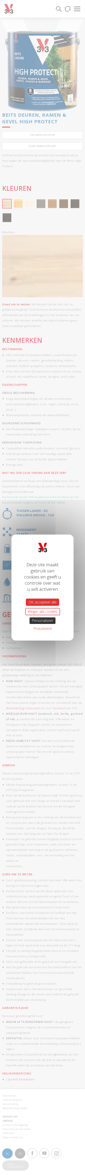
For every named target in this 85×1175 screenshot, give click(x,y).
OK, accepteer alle (43, 602)
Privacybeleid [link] (43, 628)
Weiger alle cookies (42, 611)
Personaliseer (42, 620)
